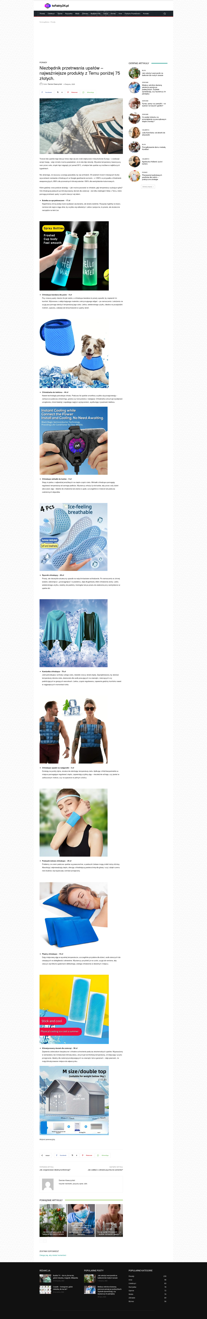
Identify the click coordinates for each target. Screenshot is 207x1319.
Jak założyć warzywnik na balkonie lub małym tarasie (53, 1233)
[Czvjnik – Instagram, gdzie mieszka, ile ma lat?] (45, 1290)
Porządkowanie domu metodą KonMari (153, 148)
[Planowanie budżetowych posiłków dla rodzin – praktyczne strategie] (134, 176)
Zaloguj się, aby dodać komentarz (53, 1255)
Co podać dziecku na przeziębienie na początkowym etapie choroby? (154, 119)
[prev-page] (41, 1240)
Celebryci (145, 130)
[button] (164, 13)
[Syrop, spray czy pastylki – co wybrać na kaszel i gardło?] (109, 1220)
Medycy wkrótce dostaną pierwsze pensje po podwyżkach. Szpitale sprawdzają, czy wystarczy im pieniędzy (81, 1229)
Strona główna (44, 22)
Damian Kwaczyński (55, 84)
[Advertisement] (103, 41)
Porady (53, 22)
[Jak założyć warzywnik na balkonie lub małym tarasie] (53, 1220)
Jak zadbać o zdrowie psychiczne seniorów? (105, 1169)
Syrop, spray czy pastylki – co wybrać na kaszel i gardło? (109, 1233)
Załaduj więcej (147, 187)
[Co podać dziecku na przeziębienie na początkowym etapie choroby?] (134, 118)
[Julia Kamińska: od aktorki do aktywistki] (134, 132)
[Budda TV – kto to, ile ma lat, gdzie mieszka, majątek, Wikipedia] (45, 1278)
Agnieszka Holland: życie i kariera (152, 162)
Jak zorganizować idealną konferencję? (55, 1169)
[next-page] (44, 1240)
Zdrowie (81, 1222)
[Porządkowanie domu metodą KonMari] (134, 147)
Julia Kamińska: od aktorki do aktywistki (153, 133)
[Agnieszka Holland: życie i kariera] (134, 161)
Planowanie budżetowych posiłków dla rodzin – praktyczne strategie (152, 177)
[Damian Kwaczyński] (41, 84)
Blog (53, 1229)
